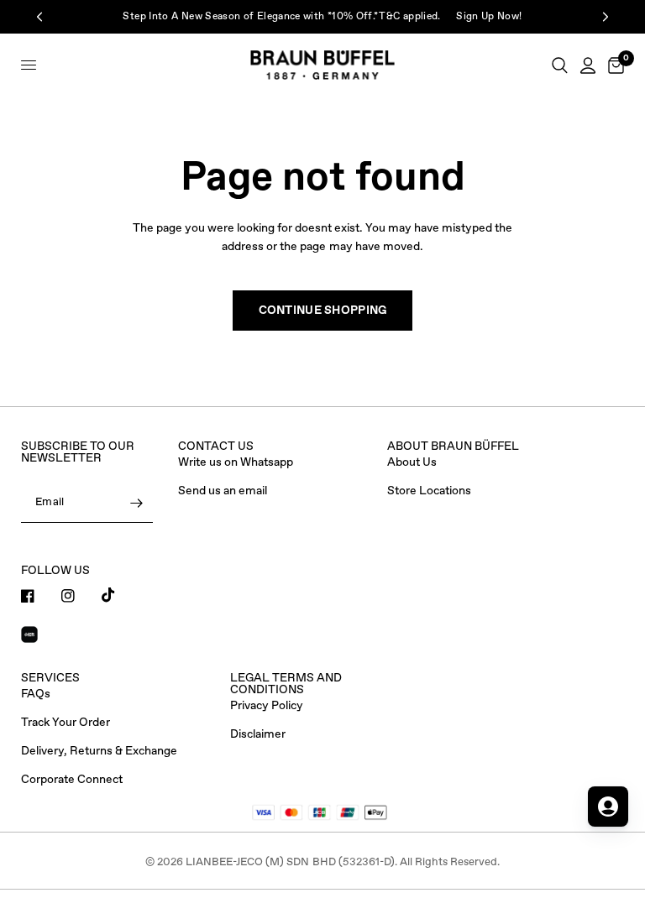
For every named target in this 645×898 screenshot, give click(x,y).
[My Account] (588, 65)
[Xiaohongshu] (39, 637)
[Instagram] (79, 595)
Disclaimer (258, 734)
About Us (412, 462)
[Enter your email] (136, 503)
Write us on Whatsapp (235, 462)
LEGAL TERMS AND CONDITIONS (286, 684)
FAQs (35, 694)
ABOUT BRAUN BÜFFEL (453, 446)
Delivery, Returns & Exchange (99, 751)
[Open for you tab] (608, 806)
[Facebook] (39, 595)
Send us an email (222, 491)
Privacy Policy (266, 705)
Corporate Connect (72, 779)
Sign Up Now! (489, 16)
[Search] (560, 65)
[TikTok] (120, 595)
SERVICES (50, 678)
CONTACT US (216, 446)
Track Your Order (65, 722)
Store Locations (429, 491)
